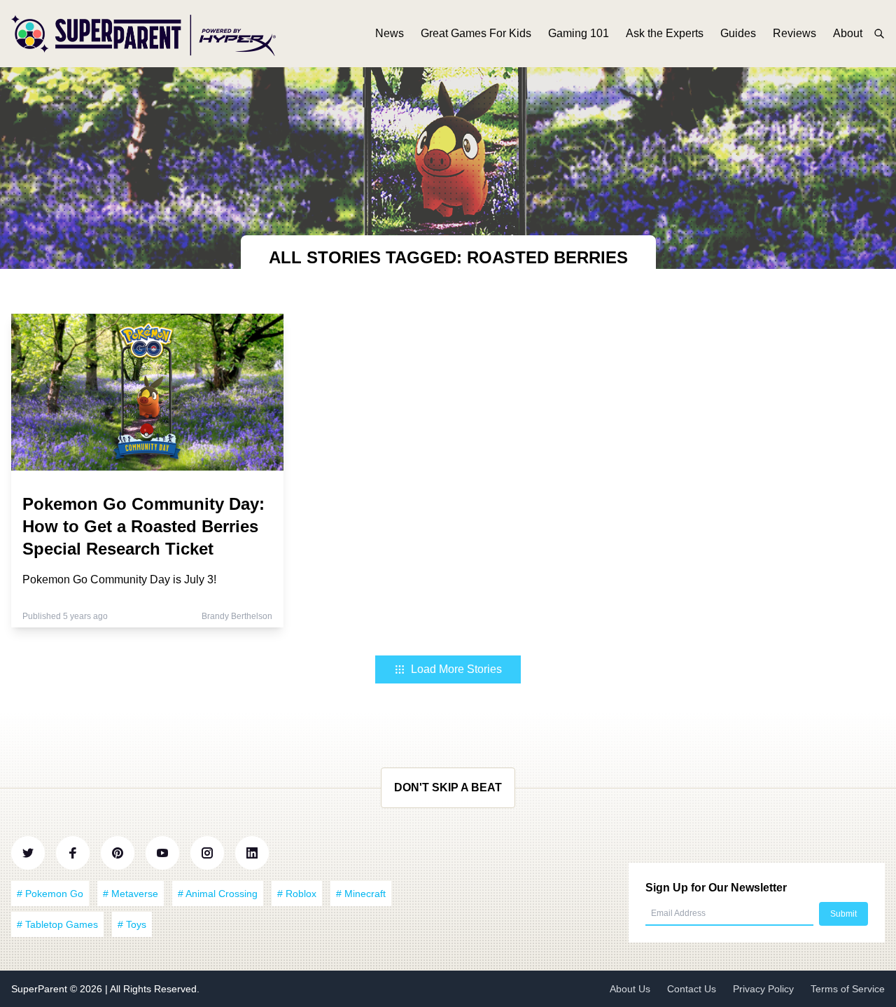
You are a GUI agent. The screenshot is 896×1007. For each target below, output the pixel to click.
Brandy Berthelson (237, 616)
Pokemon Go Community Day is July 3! (119, 579)
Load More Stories (456, 669)
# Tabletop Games (57, 924)
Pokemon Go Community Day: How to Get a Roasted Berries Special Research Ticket (143, 526)
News (389, 33)
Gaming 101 (578, 33)
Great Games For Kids (476, 33)
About (847, 33)
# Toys (132, 924)
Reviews (794, 33)
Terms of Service (848, 988)
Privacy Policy (763, 988)
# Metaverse (130, 893)
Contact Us (691, 988)
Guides (738, 33)
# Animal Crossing (218, 893)
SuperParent (40, 988)
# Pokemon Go (50, 893)
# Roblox (296, 893)
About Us (630, 988)
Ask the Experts (665, 33)
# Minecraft (361, 893)
